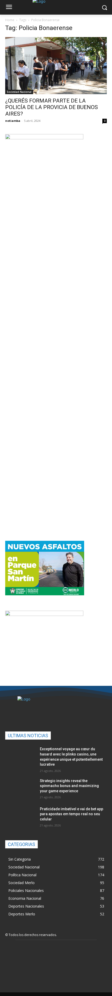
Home (9, 20)
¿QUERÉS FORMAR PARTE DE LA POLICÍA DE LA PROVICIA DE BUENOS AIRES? (51, 107)
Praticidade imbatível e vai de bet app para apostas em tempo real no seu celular (71, 814)
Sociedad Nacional (19, 92)
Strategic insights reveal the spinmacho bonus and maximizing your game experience (69, 786)
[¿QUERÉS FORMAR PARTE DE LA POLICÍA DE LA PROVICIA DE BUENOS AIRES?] (56, 65)
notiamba (12, 121)
